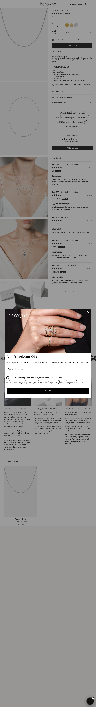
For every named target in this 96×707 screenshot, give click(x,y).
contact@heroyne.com (69, 382)
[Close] (88, 312)
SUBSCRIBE (48, 390)
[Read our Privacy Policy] (88, 381)
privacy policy (49, 383)
